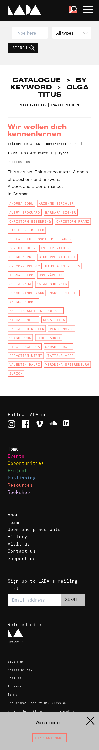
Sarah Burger (58, 347)
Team (13, 522)
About (15, 515)
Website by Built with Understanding (41, 711)
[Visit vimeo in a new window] (39, 424)
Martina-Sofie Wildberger (35, 311)
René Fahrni (49, 338)
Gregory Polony (24, 266)
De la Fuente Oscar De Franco (40, 239)
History (17, 536)
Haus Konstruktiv (62, 266)
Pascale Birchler (26, 329)
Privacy (14, 686)
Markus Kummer (23, 302)
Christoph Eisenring (30, 221)
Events (16, 456)
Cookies (14, 678)
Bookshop (19, 492)
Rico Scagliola (24, 347)
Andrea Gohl (21, 203)
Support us (22, 558)
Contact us (22, 551)
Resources (20, 485)
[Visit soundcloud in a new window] (53, 424)
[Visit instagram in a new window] (11, 424)
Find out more (49, 737)
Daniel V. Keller (26, 230)
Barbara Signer (60, 212)
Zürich (16, 373)
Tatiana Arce (60, 355)
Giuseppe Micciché (57, 257)
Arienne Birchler (56, 203)
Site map (15, 661)
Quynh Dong (20, 338)
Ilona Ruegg (21, 275)
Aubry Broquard (24, 212)
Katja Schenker (52, 284)
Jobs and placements (34, 529)
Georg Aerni (21, 257)
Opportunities (26, 463)
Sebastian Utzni (25, 355)
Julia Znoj (20, 284)
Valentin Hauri (24, 364)
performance (62, 329)
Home (13, 449)
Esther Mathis (55, 248)
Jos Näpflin (51, 275)
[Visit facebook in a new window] (25, 424)
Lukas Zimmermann (26, 293)
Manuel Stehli (64, 293)
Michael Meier (23, 320)
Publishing (22, 478)
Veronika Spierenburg (67, 364)
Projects (19, 470)
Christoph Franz (72, 221)
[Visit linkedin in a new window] (67, 424)
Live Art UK (16, 641)
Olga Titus (54, 320)
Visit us (19, 544)
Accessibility (20, 670)
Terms (12, 694)
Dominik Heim (22, 248)
